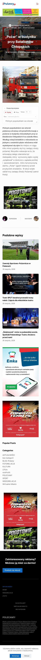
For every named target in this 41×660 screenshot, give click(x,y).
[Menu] (37, 4)
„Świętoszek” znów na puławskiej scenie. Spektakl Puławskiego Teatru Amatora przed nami (20, 334)
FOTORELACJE (9, 464)
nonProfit (6, 472)
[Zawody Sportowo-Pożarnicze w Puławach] (21, 249)
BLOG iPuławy (8, 461)
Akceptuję (15, 656)
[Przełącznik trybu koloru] (28, 4)
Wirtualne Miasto (10, 484)
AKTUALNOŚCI (30, 28)
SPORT (5, 478)
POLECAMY (7, 475)
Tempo (23, 112)
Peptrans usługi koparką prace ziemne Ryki (16, 633)
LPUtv (5, 469)
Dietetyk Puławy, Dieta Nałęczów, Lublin (20, 632)
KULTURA (6, 466)
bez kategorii (8, 458)
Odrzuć (26, 656)
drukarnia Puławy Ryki (22, 630)
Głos (5, 116)
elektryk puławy (26, 623)
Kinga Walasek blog (25, 621)
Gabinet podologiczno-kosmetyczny (20, 622)
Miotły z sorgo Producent (10, 621)
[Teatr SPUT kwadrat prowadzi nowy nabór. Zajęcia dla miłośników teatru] (21, 284)
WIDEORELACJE (9, 481)
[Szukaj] (33, 4)
